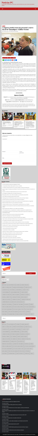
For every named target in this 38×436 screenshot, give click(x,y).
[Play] (4, 58)
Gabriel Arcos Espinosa (6, 299)
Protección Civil (22, 311)
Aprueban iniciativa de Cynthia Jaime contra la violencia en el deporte (13, 199)
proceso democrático (5, 106)
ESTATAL (4, 119)
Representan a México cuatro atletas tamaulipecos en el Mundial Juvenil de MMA (15, 194)
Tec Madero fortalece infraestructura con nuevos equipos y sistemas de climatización (15, 187)
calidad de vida (5, 289)
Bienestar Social (28, 287)
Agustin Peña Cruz (11, 284)
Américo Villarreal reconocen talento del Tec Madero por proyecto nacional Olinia (15, 240)
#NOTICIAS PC (4, 284)
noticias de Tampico (28, 309)
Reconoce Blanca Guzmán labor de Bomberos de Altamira (11, 237)
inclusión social (21, 341)
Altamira (18, 284)
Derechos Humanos (16, 294)
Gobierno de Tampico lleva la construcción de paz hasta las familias (13, 214)
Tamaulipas (27, 353)
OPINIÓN (11, 378)
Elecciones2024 (13, 336)
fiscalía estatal (23, 104)
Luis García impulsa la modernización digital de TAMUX (7, 122)
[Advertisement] (19, 17)
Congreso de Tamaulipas (6, 294)
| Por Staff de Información (13, 31)
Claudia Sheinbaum (5, 292)
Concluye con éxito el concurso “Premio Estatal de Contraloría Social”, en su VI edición (15, 204)
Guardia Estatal (14, 341)
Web (3, 158)
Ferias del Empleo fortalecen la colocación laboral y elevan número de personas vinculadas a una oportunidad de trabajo (17, 212)
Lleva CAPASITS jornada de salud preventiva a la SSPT (10, 196)
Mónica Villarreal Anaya (6, 306)
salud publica (4, 353)
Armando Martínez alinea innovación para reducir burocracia (12, 234)
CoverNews (27, 434)
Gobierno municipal (5, 341)
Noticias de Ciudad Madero (7, 309)
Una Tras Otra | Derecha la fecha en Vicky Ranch (10, 226)
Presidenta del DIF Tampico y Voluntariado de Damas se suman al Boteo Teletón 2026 (15, 225)
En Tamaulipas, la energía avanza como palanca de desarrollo (11, 193)
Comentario (4, 139)
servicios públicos (20, 353)
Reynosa (28, 311)
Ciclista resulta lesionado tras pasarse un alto (9, 228)
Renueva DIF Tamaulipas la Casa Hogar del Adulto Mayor (11, 215)
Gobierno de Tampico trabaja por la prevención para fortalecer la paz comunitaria (15, 231)
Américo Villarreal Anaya (7, 287)
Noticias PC (7, 2)
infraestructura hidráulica (7, 304)
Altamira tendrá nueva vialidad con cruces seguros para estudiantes (12, 208)
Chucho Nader (11, 289)
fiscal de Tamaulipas (17, 104)
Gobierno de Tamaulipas (25, 299)
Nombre (4, 151)
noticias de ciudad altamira (18, 306)
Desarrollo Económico (25, 294)
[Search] (35, 9)
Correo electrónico (21, 153)
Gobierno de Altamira (16, 299)
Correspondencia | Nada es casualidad (8, 229)
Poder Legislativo (20, 105)
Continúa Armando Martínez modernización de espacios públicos (12, 239)
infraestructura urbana (18, 304)
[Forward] (10, 58)
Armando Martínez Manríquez (18, 287)
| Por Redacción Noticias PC (3, 387)
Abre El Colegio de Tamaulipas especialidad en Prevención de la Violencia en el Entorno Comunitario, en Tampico (30, 123)
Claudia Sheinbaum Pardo (15, 292)
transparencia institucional (12, 106)
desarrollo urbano (5, 336)
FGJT (13, 104)
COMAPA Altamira (24, 292)
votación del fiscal (25, 106)
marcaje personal (27, 104)
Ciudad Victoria (25, 289)
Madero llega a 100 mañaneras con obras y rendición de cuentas (12, 232)
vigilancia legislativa (19, 106)
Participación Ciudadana (13, 105)
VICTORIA (7, 119)
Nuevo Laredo (4, 311)
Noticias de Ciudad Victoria (18, 309)
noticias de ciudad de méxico (29, 306)
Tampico (31, 353)
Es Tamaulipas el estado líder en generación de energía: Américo (12, 220)
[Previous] (7, 58)
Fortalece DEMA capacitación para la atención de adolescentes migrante (13, 217)
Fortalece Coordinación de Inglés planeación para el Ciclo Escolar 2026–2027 (14, 191)
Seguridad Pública (12, 353)
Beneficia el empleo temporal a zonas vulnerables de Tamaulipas (12, 202)
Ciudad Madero (18, 289)
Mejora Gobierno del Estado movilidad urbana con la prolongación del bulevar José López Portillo (17, 218)
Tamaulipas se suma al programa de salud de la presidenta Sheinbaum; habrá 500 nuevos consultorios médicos (18, 206)
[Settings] (14, 58)
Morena (31, 304)
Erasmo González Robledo (22, 336)
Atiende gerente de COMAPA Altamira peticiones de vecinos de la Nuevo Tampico (15, 197)
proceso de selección (32, 105)
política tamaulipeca (25, 105)
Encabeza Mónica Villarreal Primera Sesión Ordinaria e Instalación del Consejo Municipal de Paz (17, 223)
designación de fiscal (10, 104)
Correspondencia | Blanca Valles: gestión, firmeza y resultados (12, 185)
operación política (7, 105)
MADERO (18, 119)
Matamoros (26, 304)
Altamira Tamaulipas (24, 284)
